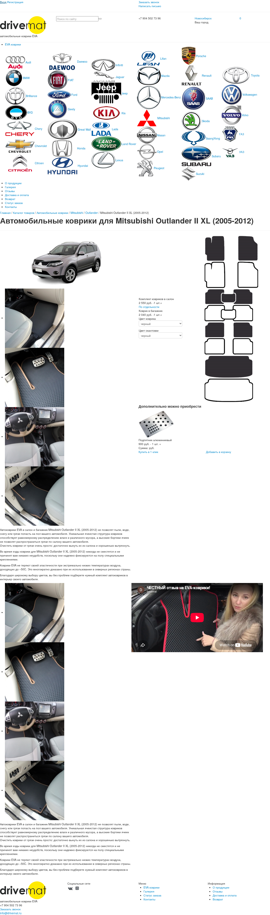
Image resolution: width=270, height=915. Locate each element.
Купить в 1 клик (148, 452)
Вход (3, 2)
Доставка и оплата (17, 195)
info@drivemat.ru (11, 913)
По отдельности (149, 307)
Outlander (91, 213)
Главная (5, 213)
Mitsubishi (77, 213)
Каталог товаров (23, 213)
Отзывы (10, 191)
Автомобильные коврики (52, 213)
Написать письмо (150, 6)
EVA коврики (13, 44)
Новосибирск (203, 18)
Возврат (10, 199)
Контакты (11, 207)
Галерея (10, 187)
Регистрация (15, 2)
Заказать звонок (149, 2)
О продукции (13, 183)
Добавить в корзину (218, 452)
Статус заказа (14, 203)
